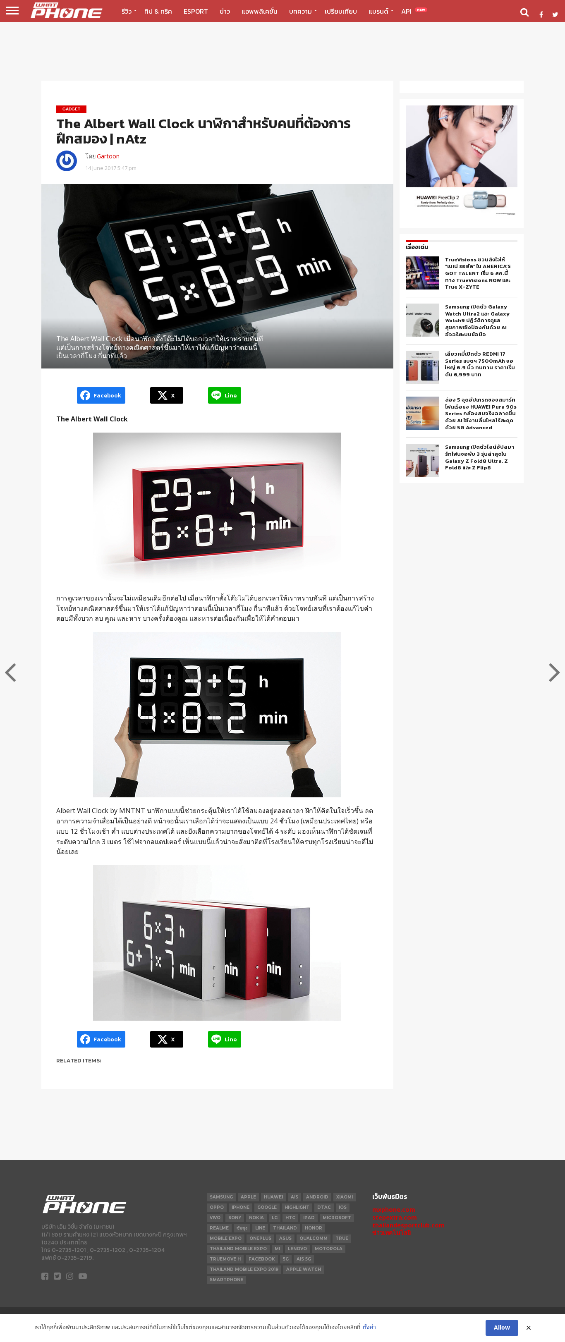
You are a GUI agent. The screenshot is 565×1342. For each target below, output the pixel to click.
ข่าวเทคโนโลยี (391, 1233)
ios (343, 1207)
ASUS (285, 1238)
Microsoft (337, 1217)
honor (313, 1228)
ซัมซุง (242, 1228)
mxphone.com (393, 1209)
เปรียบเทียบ (341, 11)
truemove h (225, 1259)
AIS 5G (304, 1259)
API (413, 11)
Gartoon (108, 156)
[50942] (461, 214)
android (317, 1197)
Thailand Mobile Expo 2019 (244, 1269)
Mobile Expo (226, 1238)
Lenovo (297, 1248)
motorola (328, 1248)
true (341, 1238)
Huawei (273, 1197)
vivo (215, 1217)
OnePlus (260, 1238)
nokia (256, 1217)
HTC (290, 1217)
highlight (297, 1207)
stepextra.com (394, 1217)
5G (286, 1259)
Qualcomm (313, 1238)
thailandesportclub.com (408, 1225)
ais (294, 1197)
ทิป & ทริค (158, 11)
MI (277, 1248)
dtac (324, 1207)
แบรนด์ (378, 11)
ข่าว (225, 11)
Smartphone (226, 1279)
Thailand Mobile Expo (238, 1248)
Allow (502, 1327)
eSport (196, 11)
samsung (221, 1197)
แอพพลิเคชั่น (260, 11)
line (260, 1228)
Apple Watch (303, 1269)
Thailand (285, 1228)
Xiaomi (344, 1197)
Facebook (262, 1259)
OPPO (217, 1207)
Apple (248, 1197)
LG (275, 1217)
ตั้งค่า (369, 1328)
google (267, 1207)
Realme (219, 1228)
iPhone (240, 1207)
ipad (309, 1217)
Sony (234, 1217)
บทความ (300, 11)
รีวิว (127, 11)
